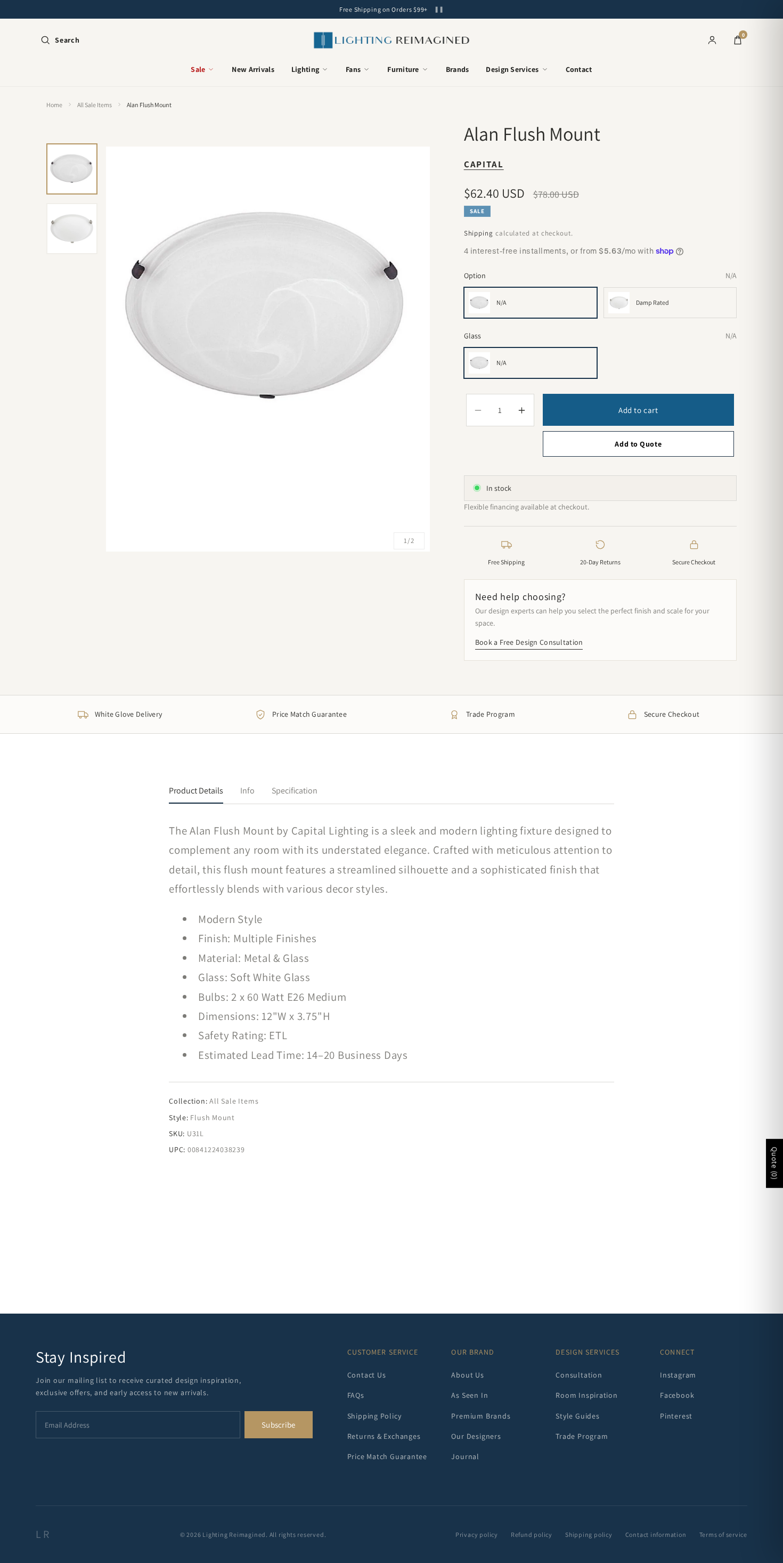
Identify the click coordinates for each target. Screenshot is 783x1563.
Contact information (656, 1534)
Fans (353, 69)
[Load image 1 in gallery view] (71, 169)
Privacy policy (476, 1534)
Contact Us (366, 1375)
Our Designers (476, 1436)
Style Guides (577, 1416)
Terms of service (723, 1534)
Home (54, 105)
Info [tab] (247, 790)
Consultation (579, 1375)
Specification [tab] (294, 790)
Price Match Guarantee (387, 1456)
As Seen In (469, 1395)
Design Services (512, 69)
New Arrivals (253, 69)
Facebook (677, 1395)
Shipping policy (589, 1534)
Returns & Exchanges (384, 1436)
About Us (467, 1375)
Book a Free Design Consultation (529, 642)
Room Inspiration (586, 1395)
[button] (60, 40)
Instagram (678, 1375)
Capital (484, 164)
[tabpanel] (391, 988)
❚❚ (439, 9)
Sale (198, 69)
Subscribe (279, 1425)
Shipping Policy (374, 1416)
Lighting (305, 69)
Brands (457, 69)
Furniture (403, 69)
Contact (579, 69)
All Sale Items (94, 105)
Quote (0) (774, 1163)
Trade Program (582, 1436)
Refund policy (531, 1534)
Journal (465, 1456)
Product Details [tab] (196, 790)
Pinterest (676, 1416)
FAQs (355, 1395)
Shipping (478, 233)
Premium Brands (480, 1416)
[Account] (712, 40)
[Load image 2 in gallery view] (71, 228)
